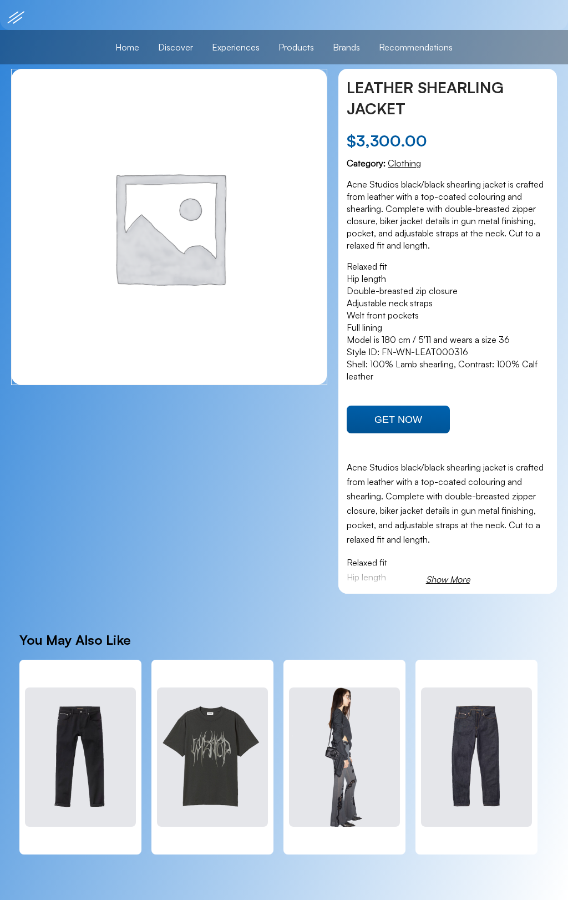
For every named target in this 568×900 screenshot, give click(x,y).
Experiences (236, 47)
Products (296, 47)
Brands (346, 47)
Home (127, 47)
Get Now (398, 419)
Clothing (404, 163)
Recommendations (416, 47)
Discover (175, 47)
